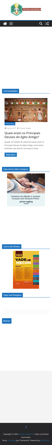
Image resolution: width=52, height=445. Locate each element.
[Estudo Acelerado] (5, 24)
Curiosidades (10, 124)
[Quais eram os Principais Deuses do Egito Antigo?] (26, 110)
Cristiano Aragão (25, 128)
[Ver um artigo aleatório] (47, 24)
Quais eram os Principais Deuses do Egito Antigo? (22, 135)
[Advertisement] (26, 54)
